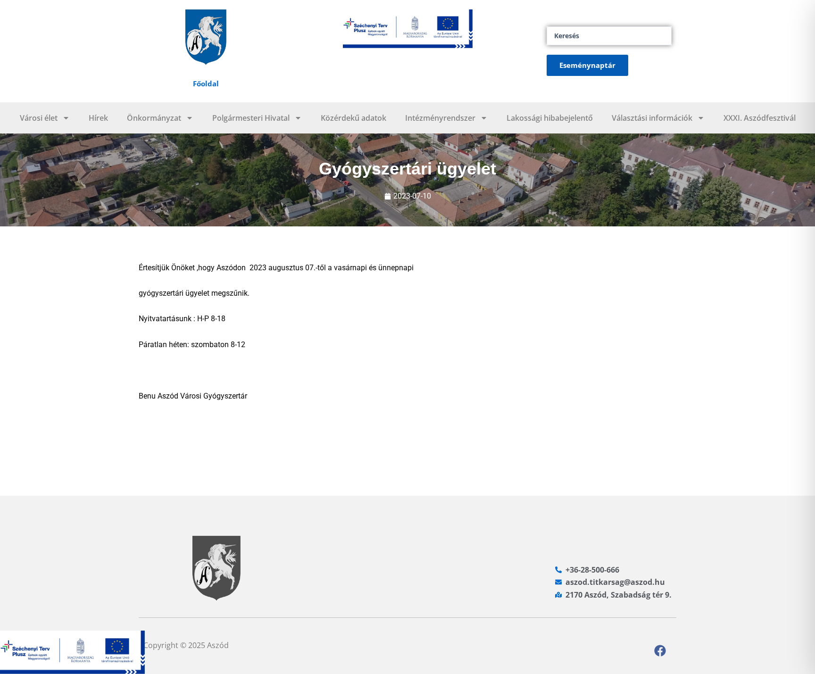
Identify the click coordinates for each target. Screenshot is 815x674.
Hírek (98, 118)
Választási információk (652, 118)
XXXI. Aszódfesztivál (760, 118)
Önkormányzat (154, 118)
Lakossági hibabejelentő (550, 118)
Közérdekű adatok (353, 118)
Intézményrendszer (440, 118)
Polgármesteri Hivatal (251, 118)
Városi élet (39, 118)
